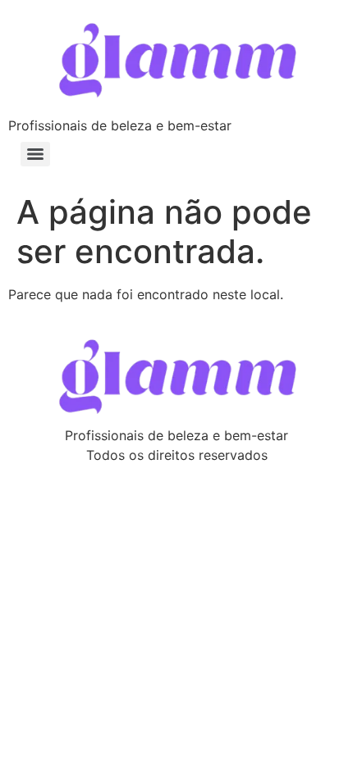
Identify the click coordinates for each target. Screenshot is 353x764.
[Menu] (35, 154)
